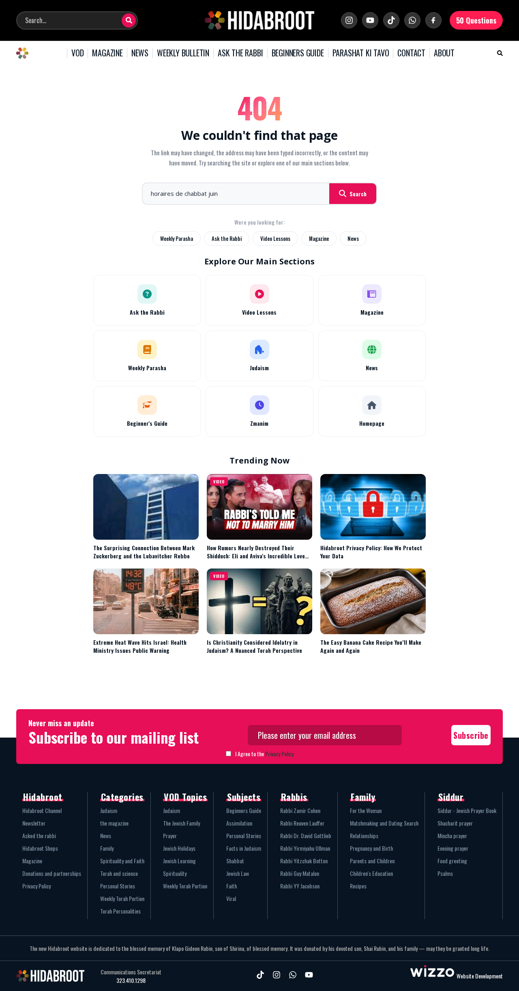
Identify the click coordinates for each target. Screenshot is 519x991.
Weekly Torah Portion (122, 898)
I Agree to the (264, 753)
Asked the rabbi (39, 835)
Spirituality (175, 873)
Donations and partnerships (51, 873)
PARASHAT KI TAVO (360, 53)
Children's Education (371, 873)
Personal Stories (117, 886)
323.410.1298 (131, 980)
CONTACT (411, 53)
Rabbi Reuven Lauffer (302, 823)
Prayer (170, 835)
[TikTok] (391, 20)
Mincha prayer (452, 835)
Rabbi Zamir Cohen (300, 810)
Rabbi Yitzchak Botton (304, 860)
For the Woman (366, 810)
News (353, 238)
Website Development (480, 976)
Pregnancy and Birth (371, 848)
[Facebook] (433, 20)
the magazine (114, 823)
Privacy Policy (279, 753)
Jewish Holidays (179, 848)
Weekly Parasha (176, 238)
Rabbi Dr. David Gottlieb (305, 835)
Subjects (243, 796)
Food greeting (452, 860)
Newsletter (33, 823)
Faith (231, 886)
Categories (122, 796)
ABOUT (444, 53)
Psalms (445, 873)
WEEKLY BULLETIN (183, 53)
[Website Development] (432, 976)
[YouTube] (370, 20)
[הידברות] (259, 20)
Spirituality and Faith (122, 860)
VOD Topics (185, 796)
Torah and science (119, 873)
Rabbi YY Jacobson (300, 886)
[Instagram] (349, 20)
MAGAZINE (107, 53)
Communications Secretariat (131, 972)
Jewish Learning (179, 860)
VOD (77, 53)
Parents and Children (372, 860)
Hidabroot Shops (40, 848)
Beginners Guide (243, 810)
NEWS (139, 53)
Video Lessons (275, 238)
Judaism (108, 810)
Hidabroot (42, 796)
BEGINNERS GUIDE (298, 53)
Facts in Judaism (243, 848)
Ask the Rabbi (227, 238)
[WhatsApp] (412, 20)
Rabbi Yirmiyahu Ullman (305, 848)
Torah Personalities (120, 911)
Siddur (450, 796)
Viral (231, 898)
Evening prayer (453, 848)
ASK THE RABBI (240, 53)
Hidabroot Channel (42, 810)
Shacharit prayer (455, 823)
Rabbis (294, 796)
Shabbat (235, 860)
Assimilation (239, 823)
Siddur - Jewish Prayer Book (467, 810)
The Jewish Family (181, 823)
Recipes (358, 886)
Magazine (319, 238)
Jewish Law (237, 873)
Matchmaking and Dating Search (384, 823)
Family (107, 848)
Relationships (364, 835)
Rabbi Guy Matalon (299, 873)
